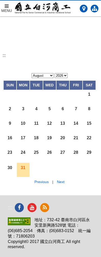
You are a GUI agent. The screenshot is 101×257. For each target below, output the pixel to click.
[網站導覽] (94, 8)
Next (60, 182)
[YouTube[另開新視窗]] (32, 207)
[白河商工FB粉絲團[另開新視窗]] (19, 207)
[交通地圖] (84, 8)
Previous (41, 182)
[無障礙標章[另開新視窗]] (19, 224)
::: (4, 55)
